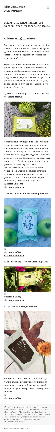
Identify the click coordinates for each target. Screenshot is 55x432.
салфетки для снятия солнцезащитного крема (22, 419)
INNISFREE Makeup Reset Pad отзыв (18, 409)
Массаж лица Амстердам (14, 8)
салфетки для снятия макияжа (34, 417)
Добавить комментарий (16, 422)
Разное (22, 407)
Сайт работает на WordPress (16, 428)
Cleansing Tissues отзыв (38, 407)
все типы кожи (15, 417)
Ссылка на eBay (14, 183)
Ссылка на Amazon (14, 187)
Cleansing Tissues (20, 38)
